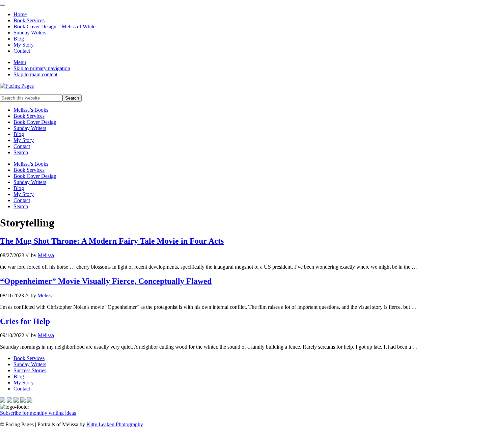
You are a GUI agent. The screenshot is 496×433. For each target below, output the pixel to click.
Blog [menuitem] (18, 39)
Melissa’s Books (30, 110)
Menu (19, 62)
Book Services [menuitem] (29, 20)
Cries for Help (25, 321)
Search (20, 152)
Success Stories (29, 370)
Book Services (29, 116)
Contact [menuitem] (21, 51)
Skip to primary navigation (41, 68)
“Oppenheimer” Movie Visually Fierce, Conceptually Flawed (106, 281)
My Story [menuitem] (23, 45)
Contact (21, 146)
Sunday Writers (29, 128)
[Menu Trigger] (2, 5)
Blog (18, 134)
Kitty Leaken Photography (114, 424)
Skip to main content (35, 74)
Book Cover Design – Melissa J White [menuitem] (54, 26)
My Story (23, 140)
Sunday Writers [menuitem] (29, 32)
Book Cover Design (34, 122)
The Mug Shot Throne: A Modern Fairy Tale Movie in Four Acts (112, 241)
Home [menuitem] (20, 14)
